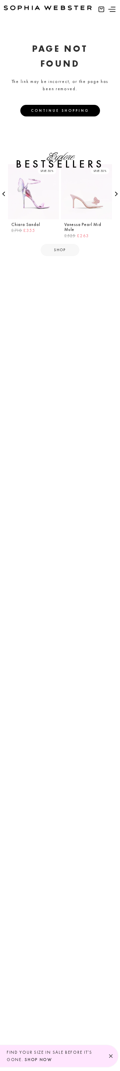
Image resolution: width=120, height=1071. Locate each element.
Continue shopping (60, 110)
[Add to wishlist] (53, 170)
